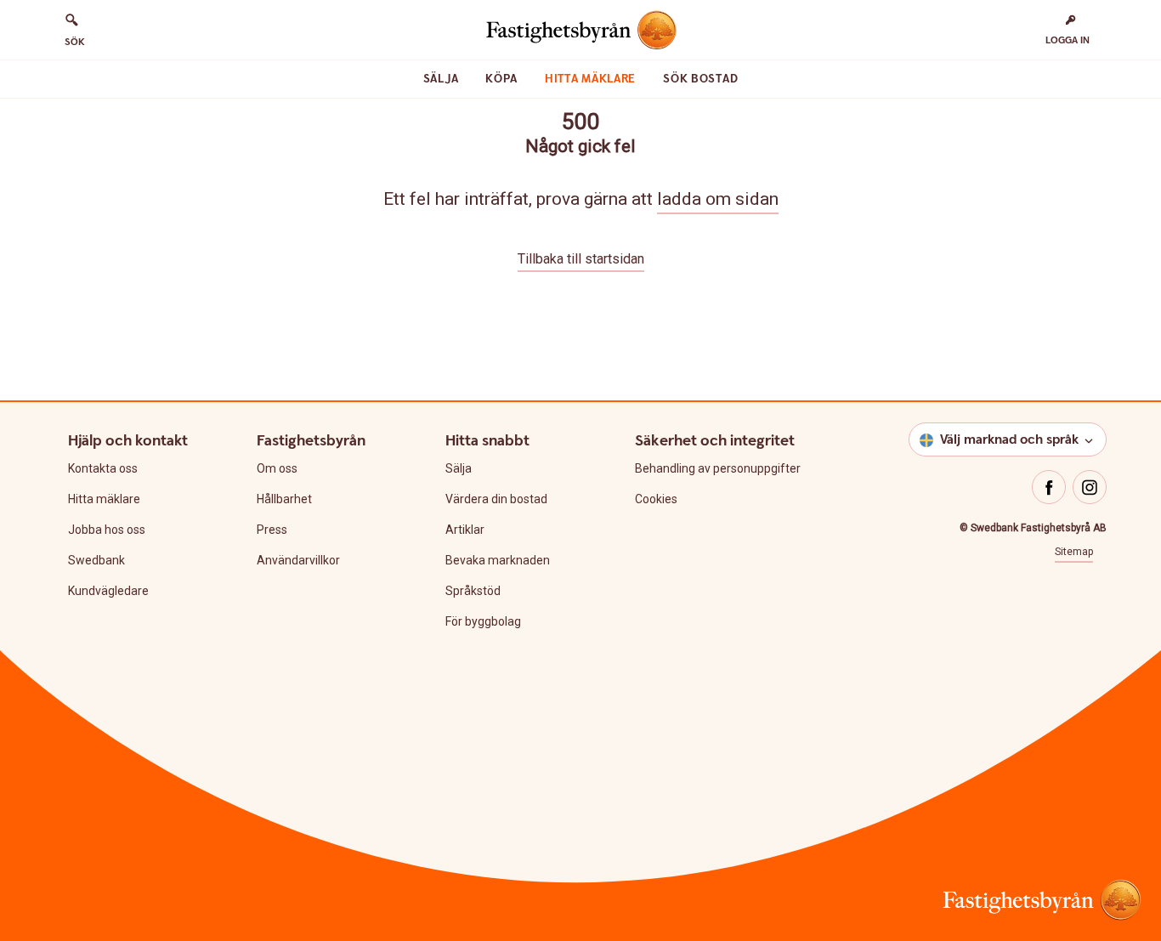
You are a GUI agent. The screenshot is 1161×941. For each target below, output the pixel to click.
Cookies (656, 499)
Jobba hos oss (106, 529)
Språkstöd (473, 591)
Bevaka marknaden (497, 560)
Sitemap (1074, 552)
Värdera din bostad (496, 499)
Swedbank (96, 560)
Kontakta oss (103, 468)
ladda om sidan (718, 199)
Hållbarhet (284, 499)
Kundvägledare (108, 591)
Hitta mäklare (590, 79)
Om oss (277, 468)
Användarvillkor (298, 560)
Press (272, 529)
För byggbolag (483, 621)
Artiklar (464, 529)
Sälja (441, 79)
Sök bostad (700, 79)
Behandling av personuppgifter (718, 468)
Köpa (501, 79)
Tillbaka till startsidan (581, 259)
